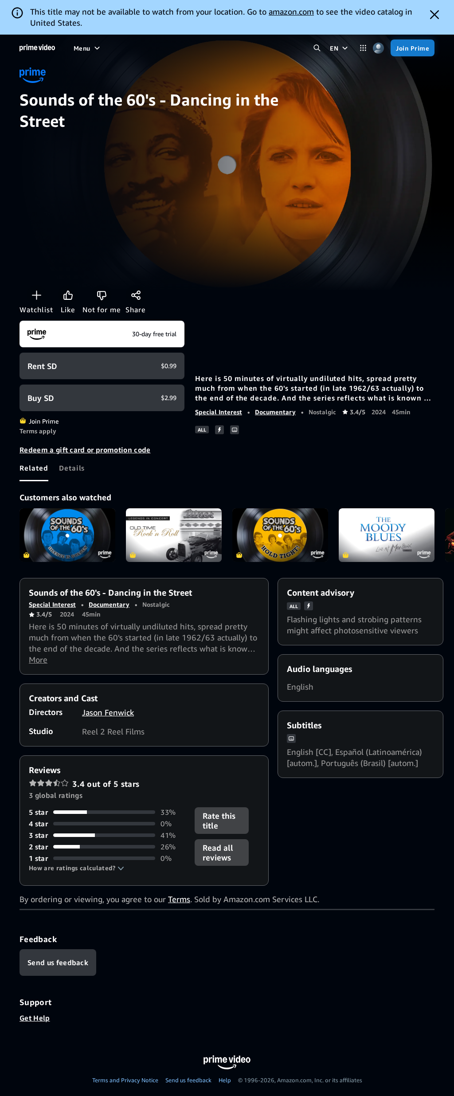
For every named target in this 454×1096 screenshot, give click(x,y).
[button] (76, 868)
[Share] (135, 295)
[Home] (37, 47)
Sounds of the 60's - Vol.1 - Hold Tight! (280, 535)
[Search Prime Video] (317, 48)
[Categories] (363, 48)
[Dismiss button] (434, 14)
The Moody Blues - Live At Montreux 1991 (386, 535)
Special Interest (218, 412)
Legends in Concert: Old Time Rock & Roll (174, 535)
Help (225, 1080)
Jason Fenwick (108, 712)
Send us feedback (188, 1080)
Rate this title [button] (219, 820)
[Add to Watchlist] (36, 295)
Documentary (275, 412)
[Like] (68, 295)
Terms (179, 899)
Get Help (35, 1018)
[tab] (34, 468)
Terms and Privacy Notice (125, 1080)
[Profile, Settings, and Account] (378, 48)
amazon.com (291, 11)
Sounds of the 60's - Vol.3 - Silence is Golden (67, 535)
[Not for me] (101, 295)
